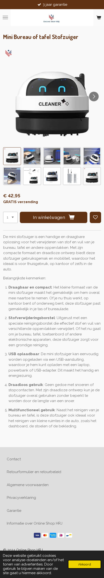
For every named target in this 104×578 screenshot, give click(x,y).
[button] (12, 156)
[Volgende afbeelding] (94, 96)
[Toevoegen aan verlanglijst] (95, 217)
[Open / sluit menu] (5, 17)
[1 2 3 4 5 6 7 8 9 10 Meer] (10, 217)
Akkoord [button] (84, 564)
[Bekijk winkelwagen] (98, 17)
